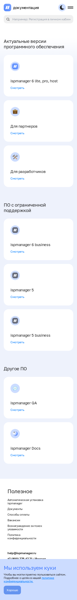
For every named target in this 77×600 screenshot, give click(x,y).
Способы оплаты (18, 514)
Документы (15, 509)
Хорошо (12, 590)
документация (26, 7)
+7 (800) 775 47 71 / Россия (26, 559)
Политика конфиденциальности (21, 536)
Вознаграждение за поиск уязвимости (24, 527)
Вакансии (13, 520)
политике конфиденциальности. (29, 579)
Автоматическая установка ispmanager (25, 501)
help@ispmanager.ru (21, 553)
